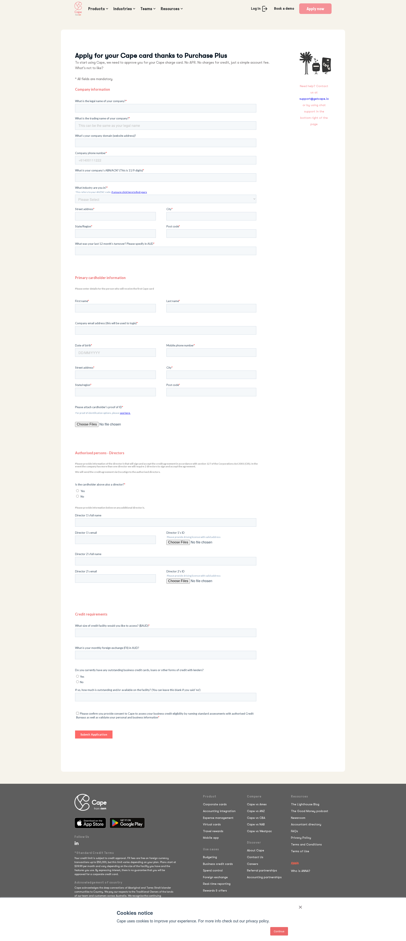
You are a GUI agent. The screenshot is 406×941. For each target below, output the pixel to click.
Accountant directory (306, 824)
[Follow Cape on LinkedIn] (76, 843)
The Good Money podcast (309, 811)
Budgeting (210, 857)
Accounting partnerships (264, 877)
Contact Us (255, 857)
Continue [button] (279, 931)
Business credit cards (218, 864)
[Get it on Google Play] (127, 823)
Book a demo (284, 8)
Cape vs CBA (256, 817)
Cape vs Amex (257, 804)
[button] (97, 8)
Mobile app (211, 837)
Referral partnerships (262, 870)
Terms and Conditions (306, 844)
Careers (252, 864)
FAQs (294, 831)
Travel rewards (213, 831)
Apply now (315, 8)
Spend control (213, 870)
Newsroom (298, 817)
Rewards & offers (215, 890)
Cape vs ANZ (256, 811)
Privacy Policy (301, 837)
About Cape (255, 850)
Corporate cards (215, 804)
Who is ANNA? (300, 871)
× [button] (300, 906)
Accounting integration (219, 811)
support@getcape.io (314, 98)
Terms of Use (300, 851)
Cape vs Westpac (259, 831)
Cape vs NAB (256, 824)
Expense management (218, 817)
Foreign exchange (215, 877)
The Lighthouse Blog (305, 804)
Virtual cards (212, 824)
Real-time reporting (216, 883)
